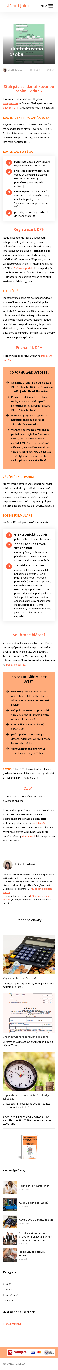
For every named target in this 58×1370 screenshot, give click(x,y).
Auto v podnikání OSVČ (33, 1202)
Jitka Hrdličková (15, 69)
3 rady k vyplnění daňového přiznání (25, 1036)
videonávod (28, 836)
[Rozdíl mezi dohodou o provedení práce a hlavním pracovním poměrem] (10, 1238)
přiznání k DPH (11, 107)
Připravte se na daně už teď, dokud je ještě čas (26, 1096)
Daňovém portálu (23, 268)
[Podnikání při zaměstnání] (10, 1187)
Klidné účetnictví (12, 1323)
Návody (9, 1289)
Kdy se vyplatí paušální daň (20, 978)
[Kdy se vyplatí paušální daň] (29, 954)
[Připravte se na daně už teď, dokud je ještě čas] (29, 1071)
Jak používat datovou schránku (32, 1253)
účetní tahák (38, 823)
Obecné (9, 1300)
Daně (8, 1283)
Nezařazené (11, 1295)
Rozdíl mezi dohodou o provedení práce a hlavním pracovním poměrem (35, 1236)
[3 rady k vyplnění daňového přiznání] (29, 1013)
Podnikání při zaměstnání (34, 1186)
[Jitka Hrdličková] (17, 6)
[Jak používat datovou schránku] (10, 1255)
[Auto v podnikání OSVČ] (10, 1204)
